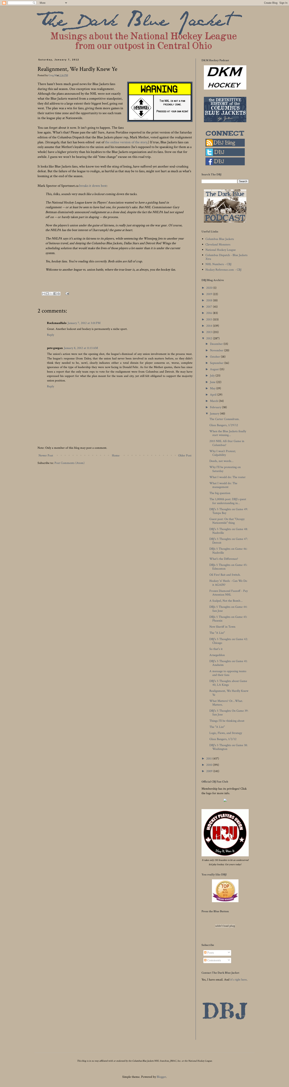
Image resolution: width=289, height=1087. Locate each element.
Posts (210, 953)
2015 (209, 319)
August (215, 369)
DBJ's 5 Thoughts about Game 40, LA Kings (228, 683)
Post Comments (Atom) (69, 463)
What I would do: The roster (227, 477)
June (213, 382)
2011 (209, 759)
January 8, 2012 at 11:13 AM (81, 348)
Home (116, 455)
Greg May (54, 75)
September (217, 363)
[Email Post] (66, 293)
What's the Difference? (223, 559)
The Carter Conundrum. (224, 419)
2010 (209, 765)
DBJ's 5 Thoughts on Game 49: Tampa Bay (228, 511)
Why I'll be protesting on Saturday (225, 469)
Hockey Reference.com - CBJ (223, 270)
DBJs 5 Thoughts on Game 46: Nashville (228, 551)
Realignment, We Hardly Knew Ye (228, 693)
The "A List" (217, 633)
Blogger (161, 1077)
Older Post (184, 455)
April (213, 395)
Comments (213, 960)
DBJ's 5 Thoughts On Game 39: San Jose (228, 713)
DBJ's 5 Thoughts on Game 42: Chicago (228, 641)
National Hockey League (220, 250)
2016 (209, 313)
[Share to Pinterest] (59, 294)
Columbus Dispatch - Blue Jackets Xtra (226, 257)
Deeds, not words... (221, 461)
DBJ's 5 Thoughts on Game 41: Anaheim (228, 663)
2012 (209, 338)
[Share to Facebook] (55, 294)
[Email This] (44, 294)
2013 (209, 332)
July (212, 376)
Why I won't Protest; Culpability (222, 453)
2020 (209, 288)
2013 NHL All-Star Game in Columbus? (226, 443)
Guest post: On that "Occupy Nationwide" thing (227, 521)
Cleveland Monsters (217, 244)
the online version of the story (126, 142)
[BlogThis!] (47, 294)
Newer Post (46, 455)
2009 (209, 771)
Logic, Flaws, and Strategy (225, 733)
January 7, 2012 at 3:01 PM (84, 323)
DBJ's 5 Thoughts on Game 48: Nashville (228, 531)
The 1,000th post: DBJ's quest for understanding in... (227, 501)
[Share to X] (51, 294)
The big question (219, 493)
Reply (50, 335)
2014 (209, 326)
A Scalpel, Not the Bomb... (226, 601)
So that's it (216, 649)
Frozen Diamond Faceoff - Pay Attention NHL (228, 593)
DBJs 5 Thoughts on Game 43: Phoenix (228, 619)
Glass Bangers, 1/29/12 (223, 425)
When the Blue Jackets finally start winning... (227, 433)
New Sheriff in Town (222, 627)
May (213, 388)
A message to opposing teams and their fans (227, 673)
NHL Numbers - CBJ (218, 264)
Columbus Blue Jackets (219, 239)
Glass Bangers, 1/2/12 (223, 739)
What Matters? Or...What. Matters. (226, 703)
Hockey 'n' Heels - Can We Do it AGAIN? (228, 583)
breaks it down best (93, 185)
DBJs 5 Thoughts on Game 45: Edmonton (228, 567)
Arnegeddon (217, 655)
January (215, 414)
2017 (209, 307)
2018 (209, 300)
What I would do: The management (223, 485)
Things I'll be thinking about (226, 721)
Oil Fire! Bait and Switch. (225, 575)
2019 (209, 294)
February (216, 407)
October (215, 357)
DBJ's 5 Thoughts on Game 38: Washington (228, 747)
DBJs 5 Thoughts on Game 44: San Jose (228, 609)
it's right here (238, 980)
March (214, 401)
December (217, 344)
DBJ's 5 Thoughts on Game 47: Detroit (228, 541)
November (217, 350)
